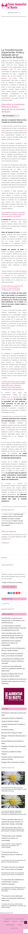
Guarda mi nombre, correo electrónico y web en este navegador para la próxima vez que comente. (13, 576)
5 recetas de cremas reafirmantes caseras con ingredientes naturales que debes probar (13, 669)
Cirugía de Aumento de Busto (10, 721)
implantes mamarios (7, 425)
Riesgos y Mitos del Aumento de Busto (13, 762)
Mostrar (16, 115)
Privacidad (6, 921)
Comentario (5, 543)
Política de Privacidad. (15, 582)
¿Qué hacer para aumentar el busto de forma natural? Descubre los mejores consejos (12, 516)
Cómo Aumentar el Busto (14, 6)
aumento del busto (7, 373)
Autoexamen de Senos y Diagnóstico (12, 718)
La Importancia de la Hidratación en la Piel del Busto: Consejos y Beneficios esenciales (12, 661)
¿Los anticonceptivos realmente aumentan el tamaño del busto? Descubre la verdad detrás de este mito (13, 628)
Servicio (22, 921)
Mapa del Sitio (14, 928)
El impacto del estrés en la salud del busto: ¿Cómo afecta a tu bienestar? (12, 873)
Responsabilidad (10, 924)
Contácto (14, 921)
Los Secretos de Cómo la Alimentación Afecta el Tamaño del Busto (13, 861)
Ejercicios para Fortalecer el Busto (11, 733)
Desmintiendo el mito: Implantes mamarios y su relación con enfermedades (11, 643)
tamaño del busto (16, 219)
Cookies (20, 924)
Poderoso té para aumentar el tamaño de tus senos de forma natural (12, 523)
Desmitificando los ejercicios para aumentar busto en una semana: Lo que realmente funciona (13, 620)
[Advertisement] (14, 31)
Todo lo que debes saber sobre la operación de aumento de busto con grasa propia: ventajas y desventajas (12, 635)
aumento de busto (9, 78)
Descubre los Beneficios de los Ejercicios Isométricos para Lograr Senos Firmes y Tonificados (13, 681)
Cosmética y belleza (7, 729)
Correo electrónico (7, 565)
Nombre (4, 557)
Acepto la (12, 582)
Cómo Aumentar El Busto (18, 918)
